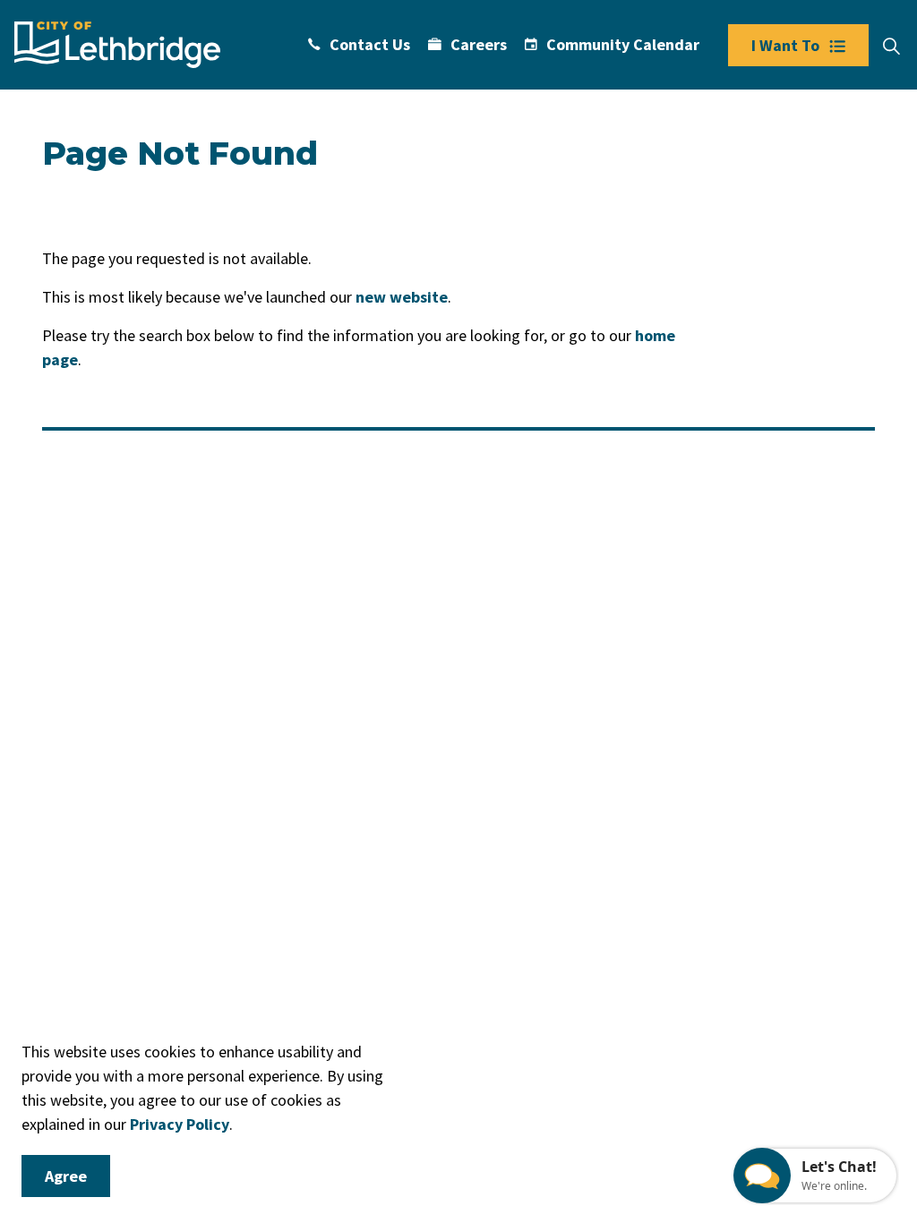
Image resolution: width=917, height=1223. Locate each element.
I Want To (785, 45)
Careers (478, 44)
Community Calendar (622, 44)
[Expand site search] (891, 46)
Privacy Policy (179, 1124)
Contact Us (370, 44)
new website (402, 297)
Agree (66, 1176)
